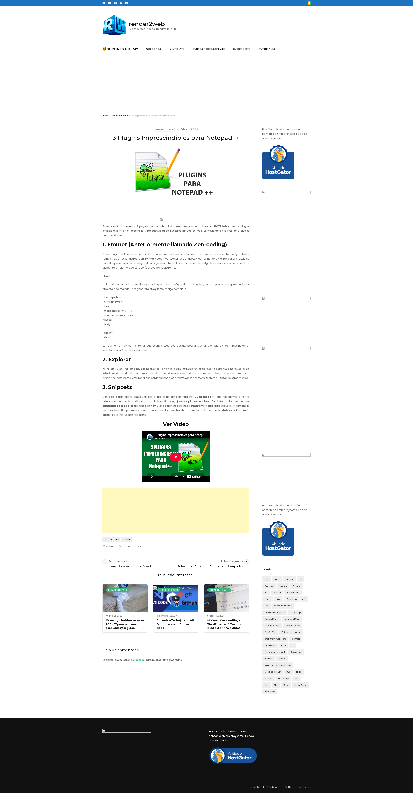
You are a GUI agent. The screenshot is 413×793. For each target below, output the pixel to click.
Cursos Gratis (271, 619)
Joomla (268, 658)
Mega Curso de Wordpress (278, 665)
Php (296, 678)
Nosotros (153, 48)
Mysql (299, 671)
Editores (127, 539)
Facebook (272, 787)
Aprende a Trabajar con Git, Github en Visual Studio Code (176, 624)
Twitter (288, 787)
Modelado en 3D (273, 671)
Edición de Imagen (291, 632)
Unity (285, 685)
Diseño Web (270, 632)
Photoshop (283, 678)
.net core (289, 579)
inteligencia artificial (275, 652)
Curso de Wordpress (275, 612)
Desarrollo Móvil (291, 619)
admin (109, 546)
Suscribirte (241, 48)
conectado (138, 660)
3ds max (269, 586)
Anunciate (176, 48)
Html (283, 645)
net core (268, 678)
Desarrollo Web (164, 129)
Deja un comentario (130, 546)
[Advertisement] (206, 86)
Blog (279, 599)
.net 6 (276, 579)
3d (300, 579)
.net (266, 579)
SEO (276, 685)
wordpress (270, 691)
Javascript (296, 652)
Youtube (255, 787)
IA (292, 645)
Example (296, 638)
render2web (147, 23)
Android (283, 586)
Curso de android (283, 605)
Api (266, 592)
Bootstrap (292, 599)
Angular (297, 586)
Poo (266, 685)
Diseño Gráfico (292, 625)
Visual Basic (300, 685)
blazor (268, 599)
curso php (296, 612)
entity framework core (275, 638)
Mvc (288, 671)
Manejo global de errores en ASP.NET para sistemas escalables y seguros (125, 624)
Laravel (281, 658)
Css (266, 605)
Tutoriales (266, 48)
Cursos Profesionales (208, 48)
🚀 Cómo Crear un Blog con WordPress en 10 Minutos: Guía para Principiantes (225, 624)
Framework (270, 645)
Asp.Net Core (293, 592)
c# (303, 599)
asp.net (277, 592)
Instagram (305, 787)
